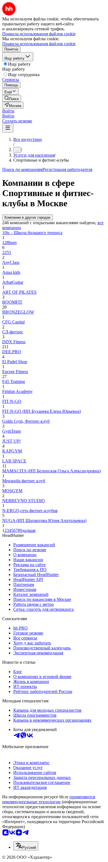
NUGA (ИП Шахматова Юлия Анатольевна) (44, 520)
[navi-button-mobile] (7, 128)
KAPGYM (12, 451)
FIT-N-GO (11, 401)
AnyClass (10, 262)
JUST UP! (11, 441)
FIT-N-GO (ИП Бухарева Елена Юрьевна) (41, 411)
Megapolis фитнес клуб (23, 480)
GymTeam (11, 431)
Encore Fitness (15, 371)
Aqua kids (11, 272)
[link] (11, 98)
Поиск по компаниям (22, 169)
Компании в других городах (27, 217)
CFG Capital (13, 322)
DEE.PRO (11, 351)
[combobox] (25, 845)
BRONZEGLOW (18, 312)
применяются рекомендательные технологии (48, 799)
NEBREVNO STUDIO (23, 500)
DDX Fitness (13, 341)
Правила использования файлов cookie (39, 43)
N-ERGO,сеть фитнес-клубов (30, 510)
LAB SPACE (14, 461)
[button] (8, 111)
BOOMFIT (12, 302)
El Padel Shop (14, 361)
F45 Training (13, 381)
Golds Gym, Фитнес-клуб (26, 421)
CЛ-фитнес (12, 332)
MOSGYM (12, 490)
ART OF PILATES (19, 292)
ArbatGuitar (12, 282)
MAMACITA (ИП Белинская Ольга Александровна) (51, 471)
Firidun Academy (17, 391)
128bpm (9, 242)
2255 (6, 252)
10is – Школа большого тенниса (32, 232)
